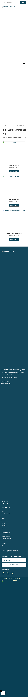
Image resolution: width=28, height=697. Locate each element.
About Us (4, 525)
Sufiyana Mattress (6, 538)
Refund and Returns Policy (8, 551)
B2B (2, 528)
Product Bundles (6, 513)
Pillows (3, 518)
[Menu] (24, 64)
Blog (3, 520)
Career (3, 523)
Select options (14, 171)
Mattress (4, 516)
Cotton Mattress (6, 536)
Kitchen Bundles (6, 541)
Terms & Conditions (13, 550)
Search (23, 2)
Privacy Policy (5, 550)
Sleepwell (4, 543)
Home (3, 126)
